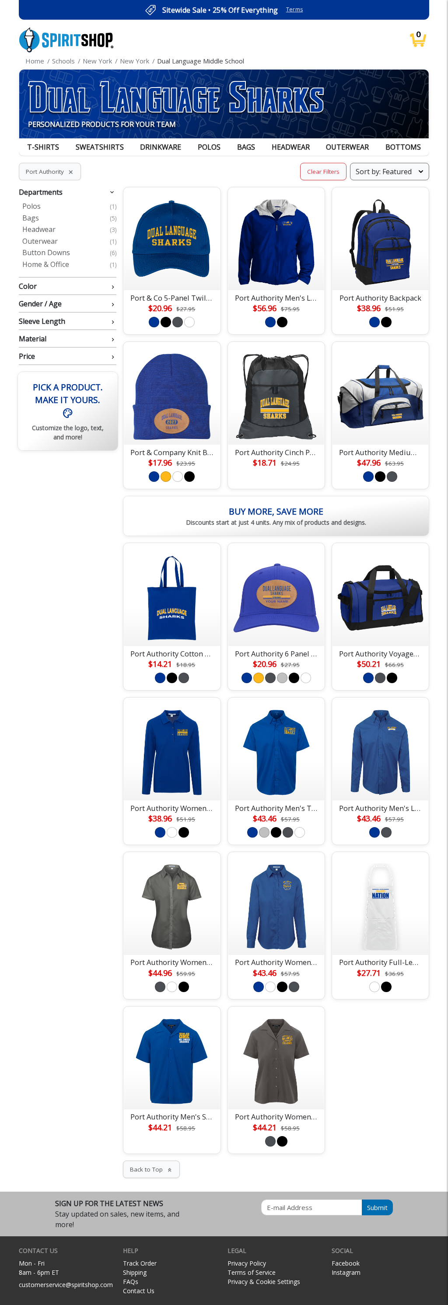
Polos (209, 147)
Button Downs (69, 253)
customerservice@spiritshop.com (66, 1284)
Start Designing (172, 273)
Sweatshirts (100, 147)
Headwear (291, 147)
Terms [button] (294, 9)
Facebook (346, 1263)
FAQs (130, 1281)
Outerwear (347, 147)
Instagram (346, 1272)
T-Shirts (43, 147)
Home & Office (69, 265)
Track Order (140, 1263)
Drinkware (160, 147)
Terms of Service (252, 1272)
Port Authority (50, 171)
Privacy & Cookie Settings (264, 1281)
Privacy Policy (247, 1263)
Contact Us (138, 1291)
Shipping (135, 1272)
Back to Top (151, 1169)
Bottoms (403, 147)
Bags (246, 147)
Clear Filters (323, 171)
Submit (377, 1207)
